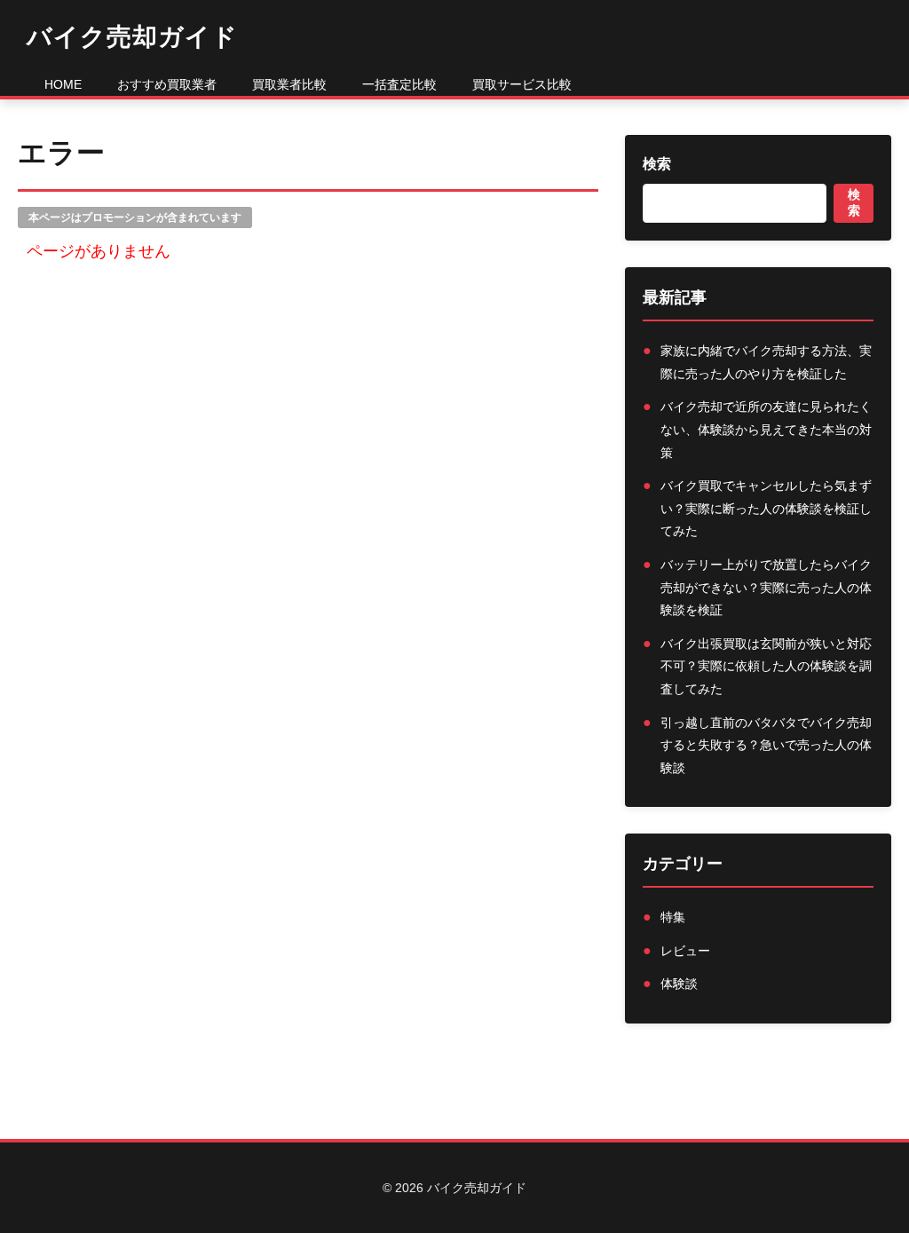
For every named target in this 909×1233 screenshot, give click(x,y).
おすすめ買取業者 (167, 84)
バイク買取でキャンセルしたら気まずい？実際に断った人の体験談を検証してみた (766, 508)
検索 (657, 163)
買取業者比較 (289, 84)
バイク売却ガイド (132, 37)
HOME (63, 84)
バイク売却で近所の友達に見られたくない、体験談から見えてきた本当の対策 (766, 429)
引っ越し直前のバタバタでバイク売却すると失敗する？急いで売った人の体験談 (766, 745)
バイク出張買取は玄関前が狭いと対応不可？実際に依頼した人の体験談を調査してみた (766, 666)
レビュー (685, 951)
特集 (672, 917)
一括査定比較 (399, 84)
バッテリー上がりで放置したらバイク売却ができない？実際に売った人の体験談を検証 (766, 587)
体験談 (679, 983)
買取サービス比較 (522, 84)
